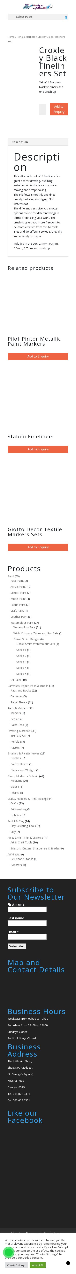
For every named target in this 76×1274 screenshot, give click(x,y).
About (15, 1233)
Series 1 (21, 650)
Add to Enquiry (59, 109)
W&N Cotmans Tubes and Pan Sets (35, 633)
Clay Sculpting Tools (23, 826)
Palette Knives (19, 764)
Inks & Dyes (18, 735)
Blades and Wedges (23, 770)
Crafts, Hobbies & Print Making (27, 799)
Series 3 (21, 662)
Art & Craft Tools (21, 842)
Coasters (16, 865)
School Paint (18, 593)
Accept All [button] (37, 1265)
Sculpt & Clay (16, 821)
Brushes (16, 758)
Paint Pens (17, 725)
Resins (15, 792)
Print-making (19, 809)
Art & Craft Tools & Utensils (25, 838)
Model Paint (18, 599)
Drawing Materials (19, 731)
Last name (16, 918)
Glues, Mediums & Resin (23, 776)
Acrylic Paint (18, 587)
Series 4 (21, 668)
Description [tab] (20, 142)
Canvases (17, 696)
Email (13, 932)
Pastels (15, 747)
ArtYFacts (14, 854)
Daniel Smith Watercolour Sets (35, 644)
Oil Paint (16, 680)
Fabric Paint (18, 605)
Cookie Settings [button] (16, 1265)
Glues (14, 786)
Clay (13, 832)
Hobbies (16, 815)
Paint (11, 576)
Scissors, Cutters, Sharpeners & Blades (35, 848)
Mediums (16, 780)
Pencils (15, 741)
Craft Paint (17, 610)
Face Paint (17, 580)
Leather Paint (19, 616)
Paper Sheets (19, 702)
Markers (16, 713)
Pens (14, 719)
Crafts (14, 803)
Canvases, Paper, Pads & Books (28, 686)
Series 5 (21, 674)
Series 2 (21, 656)
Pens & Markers (26, 36)
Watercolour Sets (24, 627)
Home (11, 36)
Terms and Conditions (43, 1233)
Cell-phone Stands (22, 859)
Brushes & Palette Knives (24, 753)
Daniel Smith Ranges (26, 639)
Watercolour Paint (22, 622)
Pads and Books (21, 690)
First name (16, 904)
